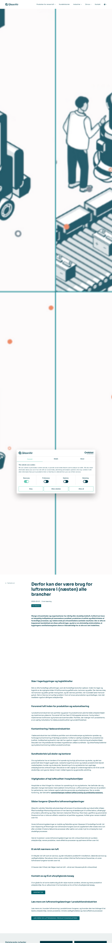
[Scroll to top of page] (103, 941)
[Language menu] (105, 4)
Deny (30, 489)
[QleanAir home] (11, 4)
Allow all (81, 489)
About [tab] (82, 458)
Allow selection (56, 489)
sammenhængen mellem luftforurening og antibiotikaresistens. (77, 793)
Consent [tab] (29, 459)
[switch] (46, 481)
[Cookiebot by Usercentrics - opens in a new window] (85, 453)
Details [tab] (56, 458)
